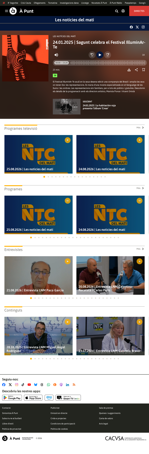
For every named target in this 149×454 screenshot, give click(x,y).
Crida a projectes (58, 418)
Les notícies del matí (74, 19)
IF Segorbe (13, 3)
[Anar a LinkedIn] (68, 384)
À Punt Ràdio (116, 3)
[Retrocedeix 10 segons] (92, 54)
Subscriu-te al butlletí (12, 418)
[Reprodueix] (99, 54)
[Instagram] (143, 27)
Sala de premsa (106, 408)
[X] (137, 27)
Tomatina (52, 3)
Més (138, 127)
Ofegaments (39, 3)
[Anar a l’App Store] (33, 398)
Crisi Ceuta (26, 3)
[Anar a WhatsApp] (49, 384)
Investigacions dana (69, 3)
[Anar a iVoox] (55, 384)
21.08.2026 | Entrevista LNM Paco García (35, 290)
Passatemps (130, 3)
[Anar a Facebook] (4, 384)
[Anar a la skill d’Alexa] (49, 398)
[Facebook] (131, 27)
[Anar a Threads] (43, 384)
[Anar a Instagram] (17, 384)
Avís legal (103, 423)
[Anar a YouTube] (30, 384)
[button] (44, 177)
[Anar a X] (11, 384)
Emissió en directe (59, 413)
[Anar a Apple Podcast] (62, 384)
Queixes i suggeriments (109, 413)
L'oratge (85, 3)
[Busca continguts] (116, 11)
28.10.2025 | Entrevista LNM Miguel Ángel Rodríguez (36, 349)
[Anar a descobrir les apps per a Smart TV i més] (68, 398)
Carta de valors (106, 418)
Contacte (6, 408)
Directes (139, 11)
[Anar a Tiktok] (23, 384)
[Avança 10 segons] (107, 54)
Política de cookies (59, 429)
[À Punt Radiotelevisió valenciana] (17, 438)
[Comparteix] (137, 69)
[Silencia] (56, 54)
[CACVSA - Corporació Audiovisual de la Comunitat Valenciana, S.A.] (126, 438)
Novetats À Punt (99, 3)
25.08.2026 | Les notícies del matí (30, 169)
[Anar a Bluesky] (36, 384)
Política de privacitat (11, 429)
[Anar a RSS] (74, 384)
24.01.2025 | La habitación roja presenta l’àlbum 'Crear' (99, 107)
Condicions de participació (63, 423)
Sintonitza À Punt (10, 413)
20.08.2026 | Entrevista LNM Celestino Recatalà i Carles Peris (105, 288)
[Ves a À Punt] (21, 11)
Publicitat (55, 408)
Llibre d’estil (7, 423)
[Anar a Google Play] (12, 398)
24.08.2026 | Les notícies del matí (102, 169)
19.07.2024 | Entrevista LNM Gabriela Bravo (109, 351)
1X (143, 55)
